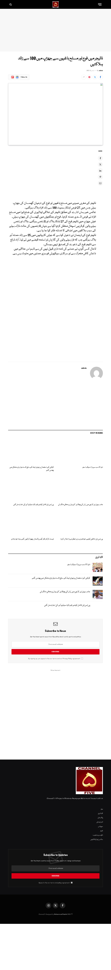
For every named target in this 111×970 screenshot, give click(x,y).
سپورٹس (100, 826)
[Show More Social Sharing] (83, 77)
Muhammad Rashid (60, 914)
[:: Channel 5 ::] (56, 4)
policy (60, 883)
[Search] (10, 4)
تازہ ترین (100, 813)
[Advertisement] (55, 30)
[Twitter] (100, 164)
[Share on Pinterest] (89, 77)
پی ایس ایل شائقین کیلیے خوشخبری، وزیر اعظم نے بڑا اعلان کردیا (82, 539)
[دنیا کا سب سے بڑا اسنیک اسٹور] (80, 451)
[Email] (100, 183)
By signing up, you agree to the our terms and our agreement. (54, 658)
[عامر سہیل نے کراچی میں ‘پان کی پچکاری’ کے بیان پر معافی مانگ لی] (80, 488)
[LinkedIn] (100, 170)
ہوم (102, 809)
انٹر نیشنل (100, 822)
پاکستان (100, 817)
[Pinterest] (100, 176)
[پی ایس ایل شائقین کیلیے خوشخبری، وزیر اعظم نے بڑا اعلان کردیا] (80, 523)
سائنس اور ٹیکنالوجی (96, 839)
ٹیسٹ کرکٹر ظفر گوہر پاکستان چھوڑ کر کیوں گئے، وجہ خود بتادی (32, 539)
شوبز (101, 830)
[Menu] (100, 4)
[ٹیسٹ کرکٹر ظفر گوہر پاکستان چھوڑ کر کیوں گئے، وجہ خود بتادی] (31, 523)
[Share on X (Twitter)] (94, 77)
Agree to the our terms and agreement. (54, 883)
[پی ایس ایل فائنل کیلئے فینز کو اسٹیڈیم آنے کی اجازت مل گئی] (31, 488)
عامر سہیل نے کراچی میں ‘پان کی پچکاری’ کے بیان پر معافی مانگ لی (80, 504)
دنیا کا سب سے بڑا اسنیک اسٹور (92, 467)
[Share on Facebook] (100, 77)
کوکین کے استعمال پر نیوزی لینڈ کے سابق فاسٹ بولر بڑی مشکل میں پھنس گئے (31, 469)
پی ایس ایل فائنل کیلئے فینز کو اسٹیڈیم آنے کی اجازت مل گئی (33, 504)
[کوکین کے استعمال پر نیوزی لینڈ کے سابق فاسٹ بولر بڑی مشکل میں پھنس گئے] (31, 451)
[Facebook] (100, 158)
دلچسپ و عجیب (98, 835)
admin (101, 71)
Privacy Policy (67, 658)
